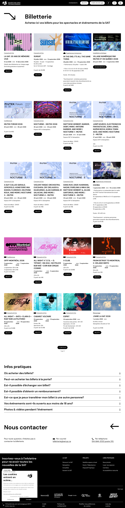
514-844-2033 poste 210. (103, 441)
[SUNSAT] (48, 62)
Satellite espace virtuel (90, 462)
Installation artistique (99, 53)
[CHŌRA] (107, 195)
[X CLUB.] (77, 260)
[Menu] (120, 3)
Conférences (8, 121)
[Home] (11, 3)
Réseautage (96, 313)
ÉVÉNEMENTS (73, 3)
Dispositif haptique (88, 468)
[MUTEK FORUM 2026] (18, 126)
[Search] (108, 3)
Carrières (106, 468)
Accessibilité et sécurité (110, 470)
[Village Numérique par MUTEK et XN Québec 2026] (107, 62)
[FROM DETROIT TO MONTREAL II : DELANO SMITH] (107, 260)
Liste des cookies (108, 505)
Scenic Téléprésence (89, 465)
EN (114, 3)
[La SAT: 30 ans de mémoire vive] (18, 62)
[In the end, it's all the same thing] (77, 62)
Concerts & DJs (9, 53)
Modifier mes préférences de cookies (87, 505)
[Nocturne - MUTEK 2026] (48, 126)
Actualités (65, 468)
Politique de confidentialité (61, 505)
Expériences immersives (73, 53)
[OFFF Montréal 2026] (18, 260)
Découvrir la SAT (67, 462)
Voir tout (120, 489)
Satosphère (66, 465)
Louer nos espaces (108, 465)
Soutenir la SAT (67, 470)
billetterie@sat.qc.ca (62, 441)
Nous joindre (107, 462)
